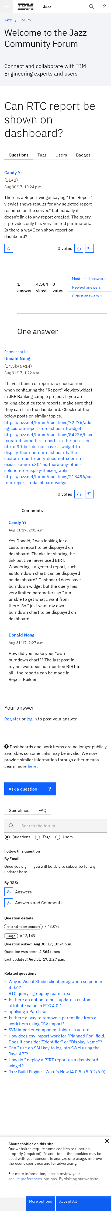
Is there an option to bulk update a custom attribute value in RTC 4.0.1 (50, 1002)
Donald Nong (17, 358)
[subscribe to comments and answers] (8, 902)
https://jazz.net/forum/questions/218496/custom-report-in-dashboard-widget (48, 479)
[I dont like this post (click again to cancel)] (89, 248)
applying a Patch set (28, 1011)
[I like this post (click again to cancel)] (78, 248)
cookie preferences (25, 1178)
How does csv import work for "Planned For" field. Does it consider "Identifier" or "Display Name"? (57, 1038)
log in (32, 719)
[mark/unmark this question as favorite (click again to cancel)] (8, 248)
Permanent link (17, 351)
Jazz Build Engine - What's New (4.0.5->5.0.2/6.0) (57, 1071)
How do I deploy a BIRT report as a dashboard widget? (53, 1062)
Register (12, 719)
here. (33, 766)
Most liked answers (88, 278)
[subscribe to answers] (8, 891)
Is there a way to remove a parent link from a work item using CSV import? (52, 1020)
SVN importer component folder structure (49, 1029)
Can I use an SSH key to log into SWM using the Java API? (54, 1050)
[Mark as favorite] (8, 248)
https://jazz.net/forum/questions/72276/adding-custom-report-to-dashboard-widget (48, 425)
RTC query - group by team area (39, 993)
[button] (107, 1141)
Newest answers (86, 287)
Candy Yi (13, 172)
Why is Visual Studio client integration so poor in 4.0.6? (55, 984)
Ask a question (23, 789)
